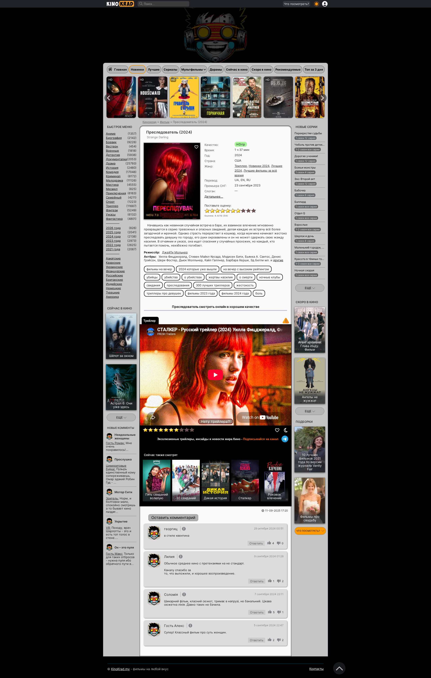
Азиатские (113, 258)
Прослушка (123, 459)
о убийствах (193, 277)
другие (278, 260)
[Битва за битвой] (247, 97)
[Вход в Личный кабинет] (325, 3)
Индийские (114, 284)
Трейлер (149, 320)
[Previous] (108, 98)
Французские (115, 271)
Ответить (256, 543)
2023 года (113, 240)
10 (253, 210)
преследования (178, 285)
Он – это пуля (124, 547)
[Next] (323, 98)
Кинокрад (149, 122)
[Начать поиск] (141, 3)
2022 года (113, 245)
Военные (112, 150)
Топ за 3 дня (314, 69)
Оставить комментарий (173, 517)
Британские (114, 279)
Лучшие (154, 69)
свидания (153, 285)
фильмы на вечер (159, 269)
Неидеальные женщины (125, 436)
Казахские (113, 262)
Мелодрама (114, 180)
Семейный (113, 197)
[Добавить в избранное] (277, 430)
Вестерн (112, 146)
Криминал (113, 176)
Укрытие (121, 521)
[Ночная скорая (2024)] (300, 281)
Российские (114, 275)
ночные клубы (269, 277)
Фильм (164, 122)
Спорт (110, 201)
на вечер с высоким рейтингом (246, 269)
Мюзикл (112, 189)
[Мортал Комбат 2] (278, 97)
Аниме (111, 133)
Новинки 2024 (259, 166)
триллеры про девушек (164, 293)
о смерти (246, 277)
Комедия (112, 172)
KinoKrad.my (120, 669)
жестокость (245, 285)
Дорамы (216, 69)
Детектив (113, 155)
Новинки (137, 69)
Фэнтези (112, 210)
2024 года (113, 236)
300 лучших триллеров (213, 285)
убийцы (152, 277)
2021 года (113, 249)
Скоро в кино (261, 69)
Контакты (316, 669)
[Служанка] (152, 97)
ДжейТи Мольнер (175, 252)
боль (258, 293)
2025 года (113, 232)
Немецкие (113, 288)
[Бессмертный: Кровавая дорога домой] (309, 97)
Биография (114, 138)
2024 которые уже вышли (198, 269)
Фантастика (114, 218)
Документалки (116, 159)
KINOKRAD (120, 4)
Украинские (114, 267)
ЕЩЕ (120, 417)
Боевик (111, 142)
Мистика (112, 184)
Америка (112, 296)
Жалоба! (286, 320)
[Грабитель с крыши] (184, 97)
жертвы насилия (221, 277)
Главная (120, 69)
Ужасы (111, 214)
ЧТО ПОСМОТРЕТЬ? (308, 530)
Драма (110, 163)
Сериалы (170, 69)
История (112, 167)
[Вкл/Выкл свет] (286, 430)
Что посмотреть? (296, 4)
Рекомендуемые (288, 69)
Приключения (116, 193)
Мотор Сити (123, 492)
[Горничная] (215, 97)
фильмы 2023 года (201, 293)
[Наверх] (339, 668)
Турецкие (113, 292)
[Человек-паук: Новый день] (121, 97)
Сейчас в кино (237, 69)
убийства (171, 277)
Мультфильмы (192, 69)
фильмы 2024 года (235, 293)
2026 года (113, 228)
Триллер (241, 166)
